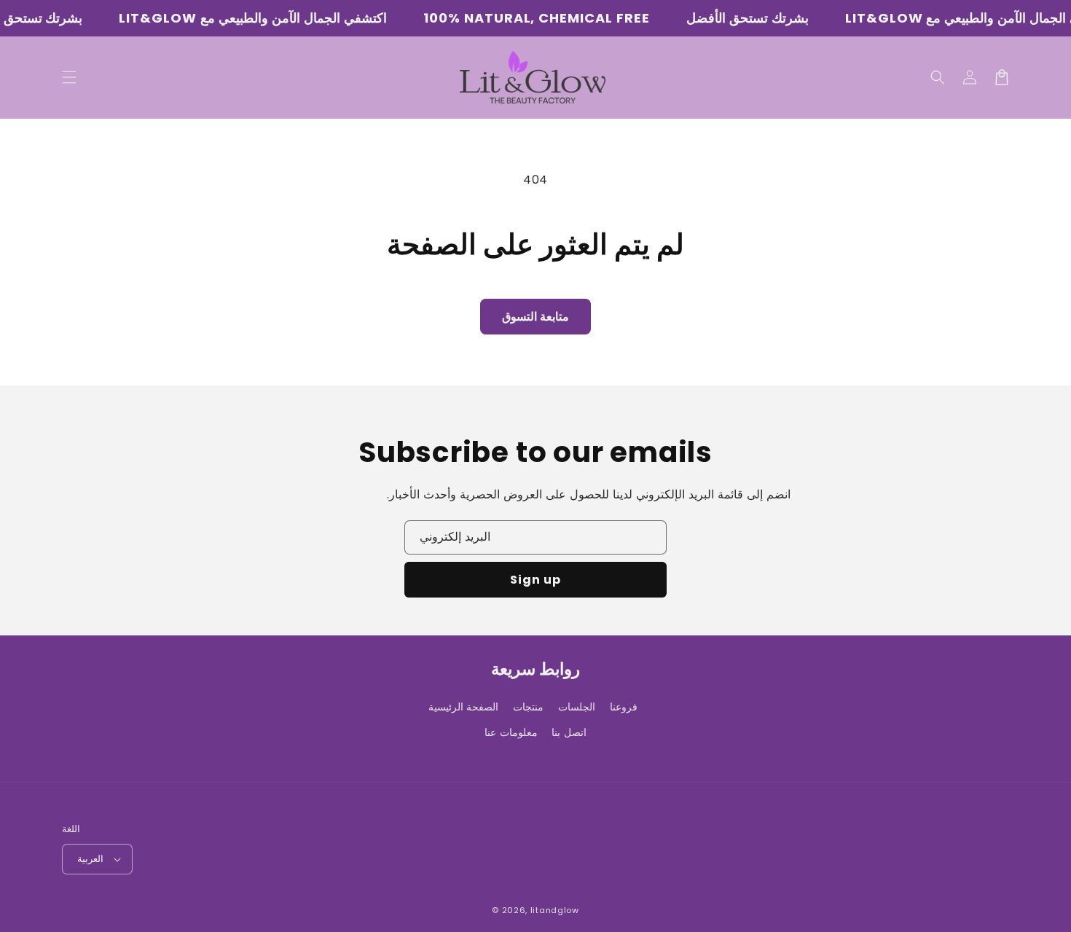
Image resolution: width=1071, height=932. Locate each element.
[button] (938, 77)
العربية (90, 859)
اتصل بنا (569, 732)
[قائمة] (69, 77)
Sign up (535, 579)
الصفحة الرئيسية (463, 707)
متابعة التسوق (535, 316)
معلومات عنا (511, 732)
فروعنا (624, 707)
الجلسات (576, 707)
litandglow (554, 910)
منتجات (528, 707)
